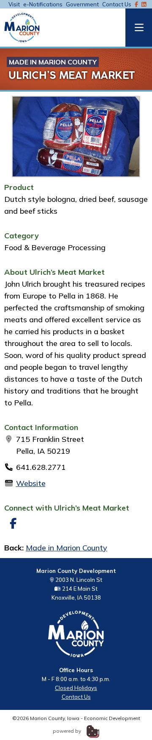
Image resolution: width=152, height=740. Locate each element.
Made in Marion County (53, 62)
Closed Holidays (76, 687)
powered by (67, 731)
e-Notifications (42, 4)
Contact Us (116, 4)
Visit (14, 4)
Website (31, 483)
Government (82, 4)
